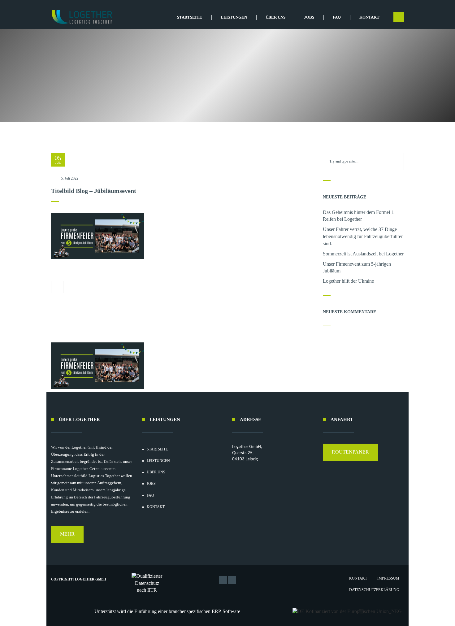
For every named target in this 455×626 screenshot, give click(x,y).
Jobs (309, 17)
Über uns (275, 17)
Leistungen (234, 17)
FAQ (337, 17)
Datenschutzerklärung (374, 590)
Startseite (189, 17)
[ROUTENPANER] (350, 459)
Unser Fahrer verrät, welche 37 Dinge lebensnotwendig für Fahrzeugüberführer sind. (363, 236)
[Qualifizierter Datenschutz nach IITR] (147, 583)
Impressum (388, 578)
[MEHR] (67, 541)
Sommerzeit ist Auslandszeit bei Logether (363, 253)
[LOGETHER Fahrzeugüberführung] (79, 17)
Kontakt (369, 17)
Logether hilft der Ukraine (348, 281)
